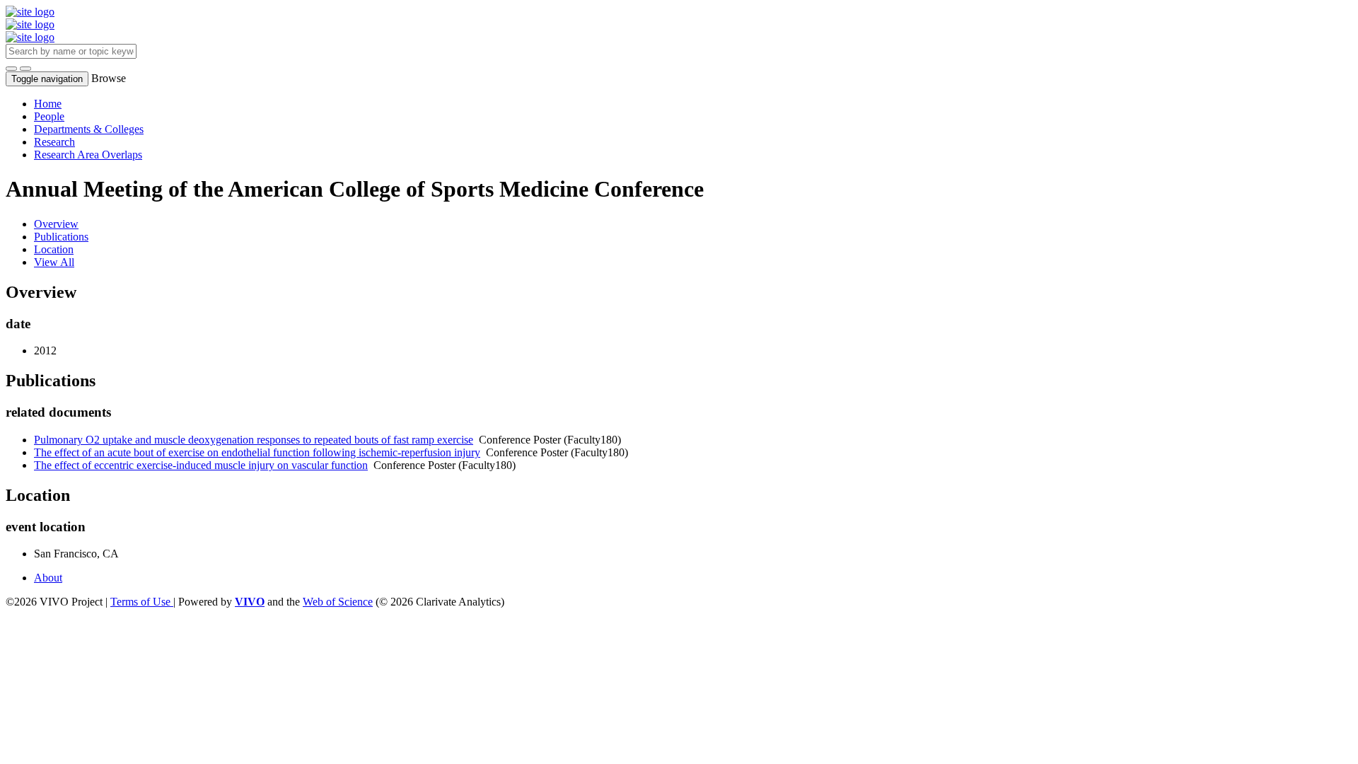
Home (48, 104)
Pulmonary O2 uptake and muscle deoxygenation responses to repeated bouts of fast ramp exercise (253, 440)
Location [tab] (54, 249)
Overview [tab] (56, 224)
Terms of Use (141, 602)
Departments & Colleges (89, 129)
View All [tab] (54, 262)
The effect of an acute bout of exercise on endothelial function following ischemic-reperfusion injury (257, 452)
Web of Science (338, 602)
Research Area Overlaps (88, 155)
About (48, 578)
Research (54, 142)
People (49, 116)
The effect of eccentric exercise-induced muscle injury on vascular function (201, 465)
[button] (11, 68)
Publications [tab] (61, 237)
